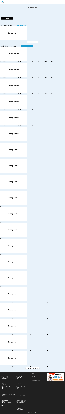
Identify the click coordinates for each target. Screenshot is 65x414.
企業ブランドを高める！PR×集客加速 (21, 399)
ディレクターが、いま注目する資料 (21, 395)
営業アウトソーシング (19, 378)
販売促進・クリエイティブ (5, 384)
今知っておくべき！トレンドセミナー (6, 399)
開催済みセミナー (3, 405)
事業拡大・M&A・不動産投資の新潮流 (6, 402)
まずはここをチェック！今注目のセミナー (7, 396)
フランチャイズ (3, 379)
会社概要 (33, 377)
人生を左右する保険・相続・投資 (21, 407)
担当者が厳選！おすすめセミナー (6, 395)
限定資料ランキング (19, 373)
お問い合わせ (33, 376)
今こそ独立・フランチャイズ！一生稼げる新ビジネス (23, 403)
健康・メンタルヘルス (4, 389)
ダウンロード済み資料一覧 (20, 409)
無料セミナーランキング (4, 373)
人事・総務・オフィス (4, 383)
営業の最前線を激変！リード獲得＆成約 (21, 400)
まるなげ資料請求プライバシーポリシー (37, 380)
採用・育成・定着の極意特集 (20, 402)
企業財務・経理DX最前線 (5, 400)
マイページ (18, 410)
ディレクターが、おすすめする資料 (21, 396)
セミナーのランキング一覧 (21, 25)
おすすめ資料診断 (19, 408)
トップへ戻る (7, 18)
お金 (2, 387)
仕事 (2, 388)
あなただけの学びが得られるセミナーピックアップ (8, 394)
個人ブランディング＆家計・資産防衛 (6, 403)
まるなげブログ (34, 373)
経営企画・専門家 (4, 378)
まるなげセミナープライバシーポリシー (37, 379)
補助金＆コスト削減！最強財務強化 (21, 401)
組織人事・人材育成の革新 (5, 401)
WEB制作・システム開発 (5, 377)
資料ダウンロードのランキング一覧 (32, 368)
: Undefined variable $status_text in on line (26, 61)
